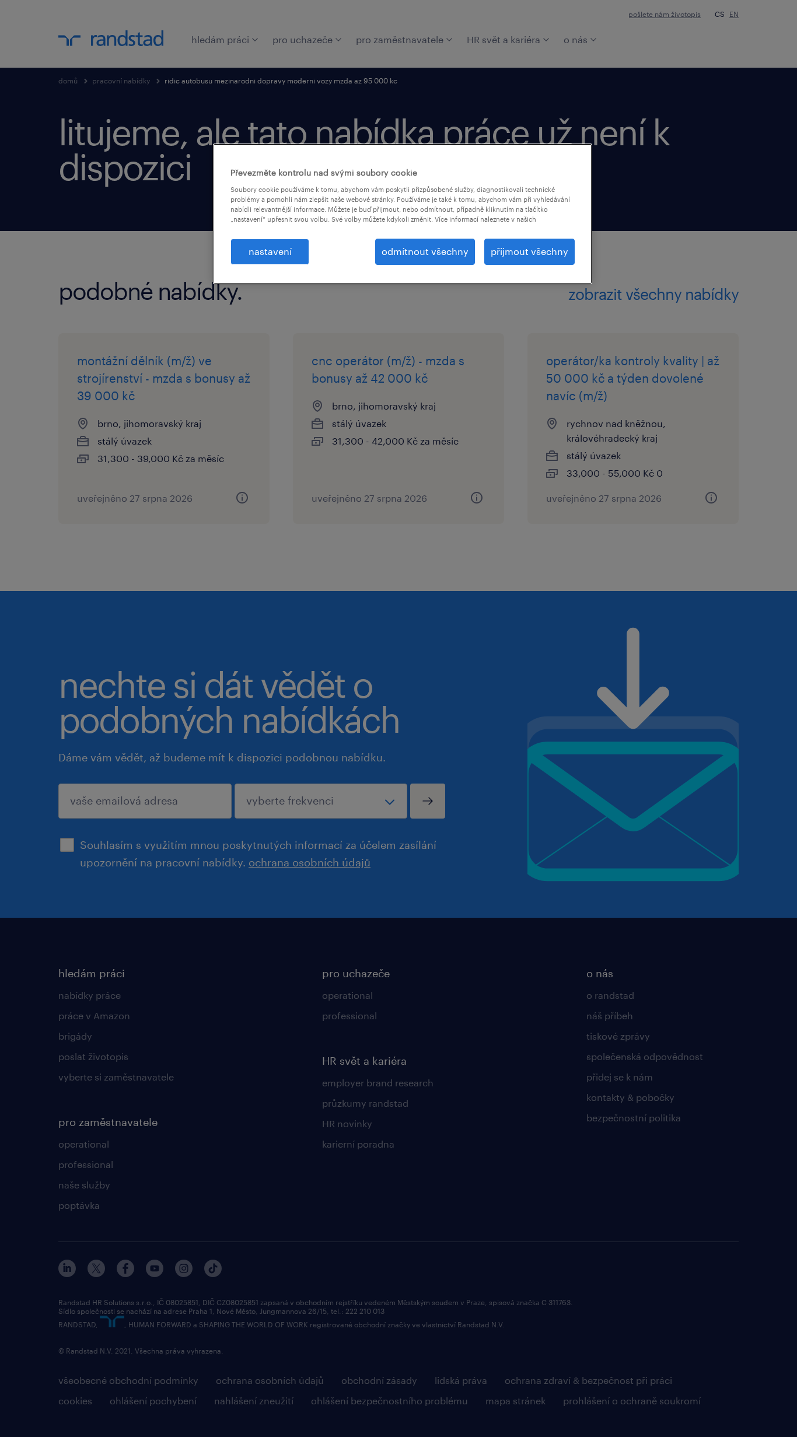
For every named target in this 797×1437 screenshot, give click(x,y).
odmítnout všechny (425, 251)
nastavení (270, 251)
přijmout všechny (529, 251)
